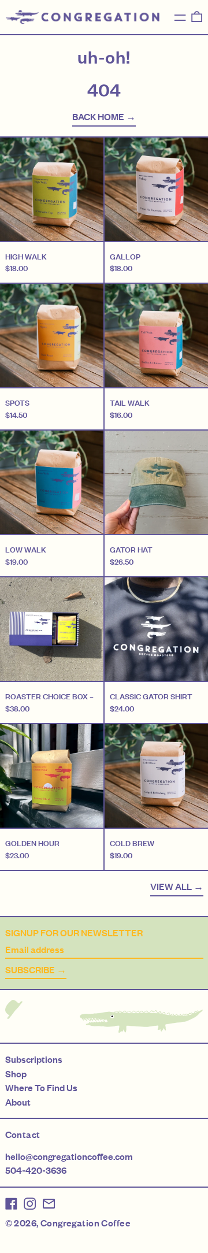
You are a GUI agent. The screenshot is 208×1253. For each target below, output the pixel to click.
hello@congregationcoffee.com (69, 1156)
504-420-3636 (35, 1170)
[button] (197, 17)
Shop (16, 1074)
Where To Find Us (41, 1087)
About (18, 1102)
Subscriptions (33, 1059)
